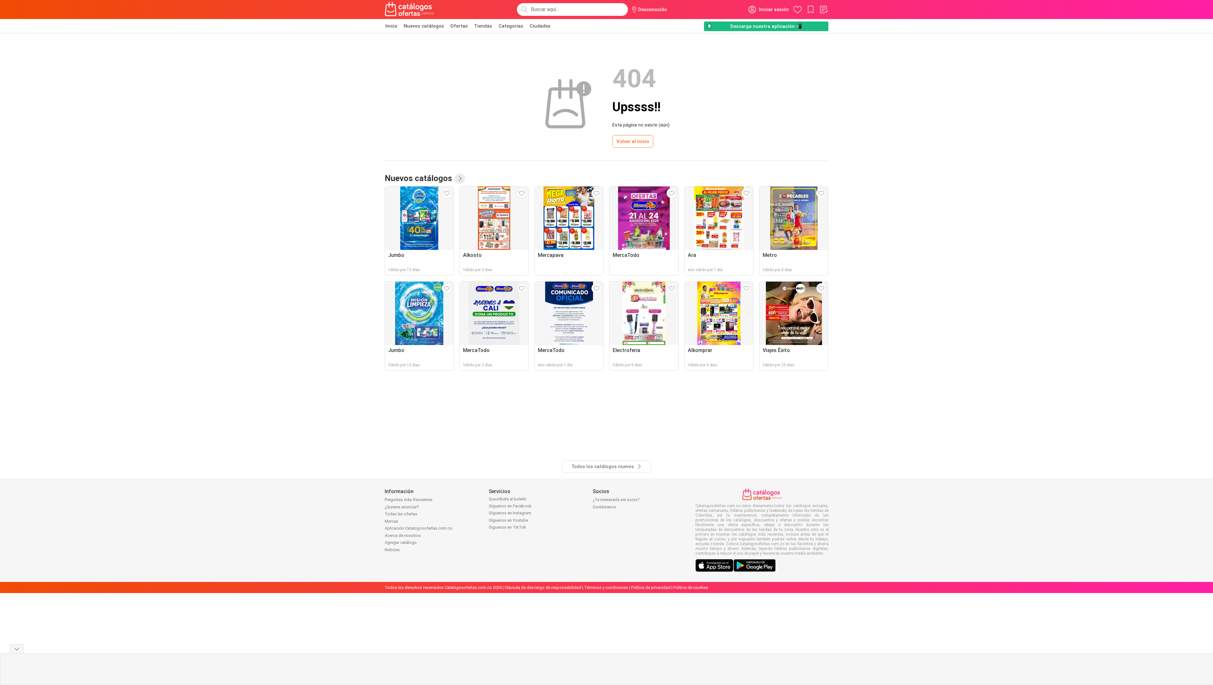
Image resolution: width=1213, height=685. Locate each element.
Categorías (511, 26)
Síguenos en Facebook (510, 506)
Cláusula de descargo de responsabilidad (543, 587)
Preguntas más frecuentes (409, 499)
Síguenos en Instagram (510, 513)
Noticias (392, 549)
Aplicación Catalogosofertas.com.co (418, 528)
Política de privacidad (650, 587)
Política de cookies (690, 587)
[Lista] (823, 9)
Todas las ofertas (401, 514)
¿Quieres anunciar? (402, 507)
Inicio (391, 26)
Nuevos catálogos (424, 26)
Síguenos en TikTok (507, 527)
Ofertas (459, 26)
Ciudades (540, 26)
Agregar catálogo (401, 542)
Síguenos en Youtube (508, 520)
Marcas (391, 521)
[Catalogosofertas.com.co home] (409, 9)
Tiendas (483, 26)
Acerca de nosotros (403, 535)
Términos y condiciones (606, 587)
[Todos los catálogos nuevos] (460, 178)
